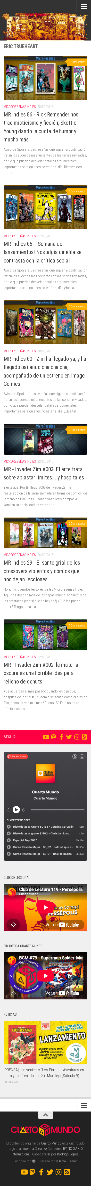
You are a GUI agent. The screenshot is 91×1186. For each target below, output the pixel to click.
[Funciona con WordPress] (33, 1161)
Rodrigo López (68, 1154)
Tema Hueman (68, 1161)
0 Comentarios (77, 62)
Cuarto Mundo (51, 1143)
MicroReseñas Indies (20, 107)
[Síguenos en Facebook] (61, 737)
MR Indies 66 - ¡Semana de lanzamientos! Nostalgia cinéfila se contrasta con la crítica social (43, 252)
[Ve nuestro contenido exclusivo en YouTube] (46, 737)
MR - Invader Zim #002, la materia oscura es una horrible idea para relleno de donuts (41, 673)
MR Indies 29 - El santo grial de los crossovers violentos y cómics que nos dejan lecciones (42, 571)
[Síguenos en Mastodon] (53, 737)
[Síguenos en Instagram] (77, 737)
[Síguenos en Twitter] (69, 737)
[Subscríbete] (84, 737)
